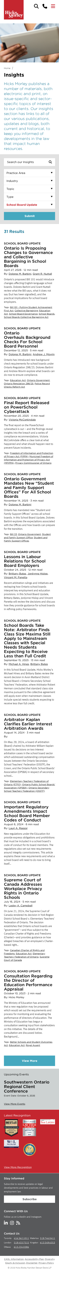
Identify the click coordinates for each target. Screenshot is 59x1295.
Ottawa (7, 1247)
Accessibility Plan (34, 1259)
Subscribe (29, 1199)
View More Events (14, 1104)
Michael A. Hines (19, 664)
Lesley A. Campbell (20, 905)
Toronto (7, 1238)
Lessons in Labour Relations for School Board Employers (24, 561)
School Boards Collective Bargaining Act (26, 317)
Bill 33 (13, 534)
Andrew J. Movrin (44, 354)
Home (7, 68)
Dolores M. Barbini (20, 273)
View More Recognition (18, 1167)
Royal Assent (33, 1045)
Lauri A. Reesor (18, 828)
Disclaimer (32, 1263)
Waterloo (34, 1238)
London (7, 1243)
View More (29, 1060)
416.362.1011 (21, 1238)
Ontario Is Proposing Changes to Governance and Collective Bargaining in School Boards (28, 257)
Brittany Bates (17, 573)
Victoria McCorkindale (22, 419)
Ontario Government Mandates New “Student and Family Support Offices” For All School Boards (29, 487)
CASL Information (14, 1259)
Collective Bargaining (26, 310)
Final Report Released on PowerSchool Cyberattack (26, 407)
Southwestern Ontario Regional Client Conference (26, 1086)
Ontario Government (38, 380)
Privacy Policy (46, 1263)
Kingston (34, 1243)
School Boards (47, 314)
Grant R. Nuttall (42, 273)
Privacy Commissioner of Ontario (33, 463)
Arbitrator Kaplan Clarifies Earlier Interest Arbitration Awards (28, 724)
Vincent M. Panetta (15, 577)
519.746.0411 (47, 1238)
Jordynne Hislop (38, 573)
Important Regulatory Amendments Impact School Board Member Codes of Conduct (27, 813)
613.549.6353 (47, 1243)
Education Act (18, 380)
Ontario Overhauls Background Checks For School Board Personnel (27, 339)
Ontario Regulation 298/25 (19, 383)
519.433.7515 (21, 1243)
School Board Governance (23, 314)
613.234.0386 (21, 1247)
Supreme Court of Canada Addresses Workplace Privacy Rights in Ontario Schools (23, 888)
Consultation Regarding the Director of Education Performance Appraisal (28, 982)
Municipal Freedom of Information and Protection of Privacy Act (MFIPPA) (28, 459)
